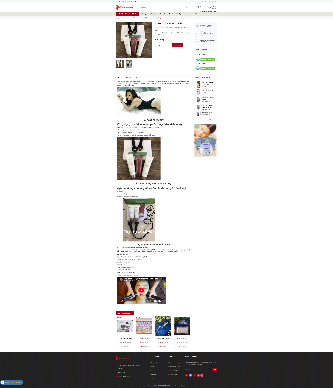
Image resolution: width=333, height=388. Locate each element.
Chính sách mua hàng (174, 363)
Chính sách (128, 77)
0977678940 (213, 11)
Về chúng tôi (153, 363)
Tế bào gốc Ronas (182, 338)
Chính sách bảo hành (173, 370)
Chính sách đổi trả (173, 374)
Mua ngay (178, 45)
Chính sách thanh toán (174, 366)
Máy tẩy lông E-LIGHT (208, 112)
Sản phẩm (163, 14)
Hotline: (206, 11)
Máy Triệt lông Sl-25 (207, 90)
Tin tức (171, 14)
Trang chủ (145, 14)
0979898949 (203, 57)
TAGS (136, 77)
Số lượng (157, 45)
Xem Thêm (211, 119)
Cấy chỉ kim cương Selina (125, 338)
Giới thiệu (154, 14)
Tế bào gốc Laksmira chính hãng (163, 338)
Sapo (183, 385)
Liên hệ (178, 14)
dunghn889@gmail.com (124, 376)
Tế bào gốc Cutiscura (144, 338)
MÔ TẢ (119, 77)
